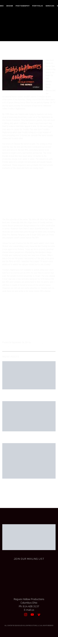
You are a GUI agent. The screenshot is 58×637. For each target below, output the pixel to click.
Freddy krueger (28, 345)
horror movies (42, 33)
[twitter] (19, 616)
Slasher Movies (15, 345)
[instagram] (26, 616)
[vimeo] (39, 616)
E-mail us (29, 610)
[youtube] (32, 616)
